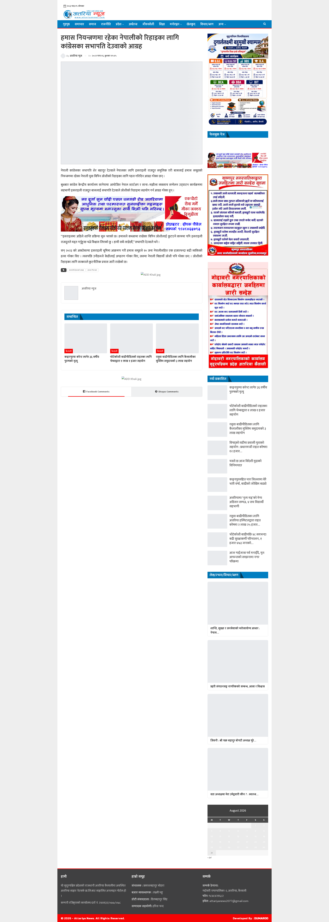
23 (264, 842)
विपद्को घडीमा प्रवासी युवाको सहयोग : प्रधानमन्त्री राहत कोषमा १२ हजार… (248, 447)
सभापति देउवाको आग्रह (76, 270)
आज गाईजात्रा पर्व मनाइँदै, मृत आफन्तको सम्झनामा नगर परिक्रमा (246, 557)
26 (229, 847)
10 (212, 836)
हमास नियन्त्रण (92, 270)
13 (238, 836)
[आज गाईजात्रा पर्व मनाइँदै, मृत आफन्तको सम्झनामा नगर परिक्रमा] (217, 558)
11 (220, 836)
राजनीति (106, 24)
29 (255, 847)
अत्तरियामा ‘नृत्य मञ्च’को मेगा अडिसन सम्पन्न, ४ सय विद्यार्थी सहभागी (246, 502)
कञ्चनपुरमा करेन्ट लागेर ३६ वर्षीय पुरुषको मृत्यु (248, 389)
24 (211, 847)
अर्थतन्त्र (133, 24)
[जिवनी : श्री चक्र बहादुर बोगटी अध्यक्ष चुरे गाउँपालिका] (238, 715)
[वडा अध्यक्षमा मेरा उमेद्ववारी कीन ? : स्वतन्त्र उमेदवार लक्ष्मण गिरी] (238, 769)
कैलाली (69, 351)
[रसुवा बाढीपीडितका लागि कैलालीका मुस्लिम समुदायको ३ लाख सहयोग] (177, 338)
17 (212, 842)
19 (229, 842)
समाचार (79, 24)
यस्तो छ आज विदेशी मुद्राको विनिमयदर (245, 463)
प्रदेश (118, 24)
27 (238, 847)
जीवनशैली (148, 24)
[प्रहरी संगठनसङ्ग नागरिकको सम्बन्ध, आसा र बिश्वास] (238, 661)
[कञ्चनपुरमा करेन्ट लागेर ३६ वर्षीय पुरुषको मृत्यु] (85, 338)
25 (220, 847)
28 (247, 847)
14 (247, 836)
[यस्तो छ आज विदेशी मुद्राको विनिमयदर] (217, 466)
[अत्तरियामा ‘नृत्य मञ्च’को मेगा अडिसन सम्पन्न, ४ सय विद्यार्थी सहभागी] (217, 503)
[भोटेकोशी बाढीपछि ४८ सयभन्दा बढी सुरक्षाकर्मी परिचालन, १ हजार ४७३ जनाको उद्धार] (217, 539)
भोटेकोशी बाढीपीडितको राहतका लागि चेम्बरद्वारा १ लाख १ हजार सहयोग (248, 410)
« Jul (209, 857)
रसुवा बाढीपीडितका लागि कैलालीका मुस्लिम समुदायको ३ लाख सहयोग (247, 429)
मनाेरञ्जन (174, 24)
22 (255, 842)
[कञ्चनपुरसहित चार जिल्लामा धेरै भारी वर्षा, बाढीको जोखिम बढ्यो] (217, 484)
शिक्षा (162, 24)
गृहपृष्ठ (66, 24)
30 (264, 847)
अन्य (220, 24)
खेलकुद (191, 24)
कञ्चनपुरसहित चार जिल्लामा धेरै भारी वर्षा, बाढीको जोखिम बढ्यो (247, 481)
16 (264, 836)
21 (247, 842)
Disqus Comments (169, 392)
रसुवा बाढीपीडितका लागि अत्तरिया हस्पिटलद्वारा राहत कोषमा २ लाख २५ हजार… (245, 520)
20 (238, 842)
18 (220, 842)
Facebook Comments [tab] (97, 392)
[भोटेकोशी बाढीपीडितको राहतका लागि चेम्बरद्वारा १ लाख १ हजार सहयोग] (131, 338)
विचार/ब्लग (207, 24)
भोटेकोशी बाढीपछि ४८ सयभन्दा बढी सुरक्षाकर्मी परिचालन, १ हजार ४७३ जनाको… (247, 539)
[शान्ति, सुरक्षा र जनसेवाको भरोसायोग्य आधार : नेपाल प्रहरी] (238, 603)
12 (229, 836)
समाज (92, 24)
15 (255, 836)
